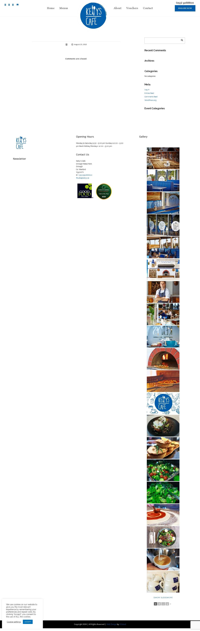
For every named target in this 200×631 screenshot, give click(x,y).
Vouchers (132, 8)
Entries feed (149, 93)
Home (51, 8)
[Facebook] (6, 5)
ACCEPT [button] (27, 622)
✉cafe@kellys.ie (82, 178)
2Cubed (122, 624)
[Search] (181, 40)
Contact (148, 8)
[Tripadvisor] (13, 5)
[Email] (17, 4)
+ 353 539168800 (85, 175)
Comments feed (150, 97)
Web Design (111, 624)
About (117, 8)
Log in (146, 90)
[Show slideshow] (163, 597)
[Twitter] (9, 5)
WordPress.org (150, 100)
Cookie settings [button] (14, 622)
